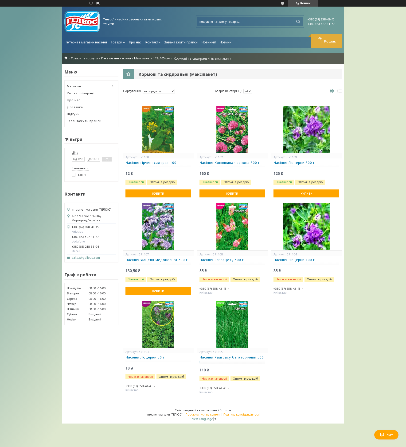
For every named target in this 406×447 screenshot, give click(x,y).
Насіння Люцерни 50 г (145, 357)
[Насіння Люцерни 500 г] (306, 129)
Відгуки (73, 114)
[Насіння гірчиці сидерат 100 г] (158, 129)
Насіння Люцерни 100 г (294, 260)
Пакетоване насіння (116, 58)
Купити (158, 194)
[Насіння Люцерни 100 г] (306, 226)
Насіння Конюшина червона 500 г (229, 163)
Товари (116, 42)
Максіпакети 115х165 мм (152, 58)
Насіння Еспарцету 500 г (221, 260)
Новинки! (208, 42)
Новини (225, 42)
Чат (390, 435)
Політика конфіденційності (241, 414)
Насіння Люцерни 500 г (294, 163)
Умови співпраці (80, 93)
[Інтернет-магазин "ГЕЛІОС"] (82, 21)
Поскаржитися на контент (203, 414)
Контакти (152, 42)
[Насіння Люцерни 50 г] (158, 324)
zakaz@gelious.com (86, 258)
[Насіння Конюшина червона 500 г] (232, 129)
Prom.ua (225, 410)
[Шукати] (298, 21)
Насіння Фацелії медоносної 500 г (156, 260)
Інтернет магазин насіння (86, 42)
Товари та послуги (84, 58)
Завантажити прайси (181, 42)
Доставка (75, 107)
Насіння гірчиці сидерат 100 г (152, 163)
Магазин (74, 86)
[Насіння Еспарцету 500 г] (232, 226)
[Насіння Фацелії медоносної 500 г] (158, 226)
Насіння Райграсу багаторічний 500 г (231, 359)
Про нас (135, 42)
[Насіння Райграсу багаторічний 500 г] (232, 324)
